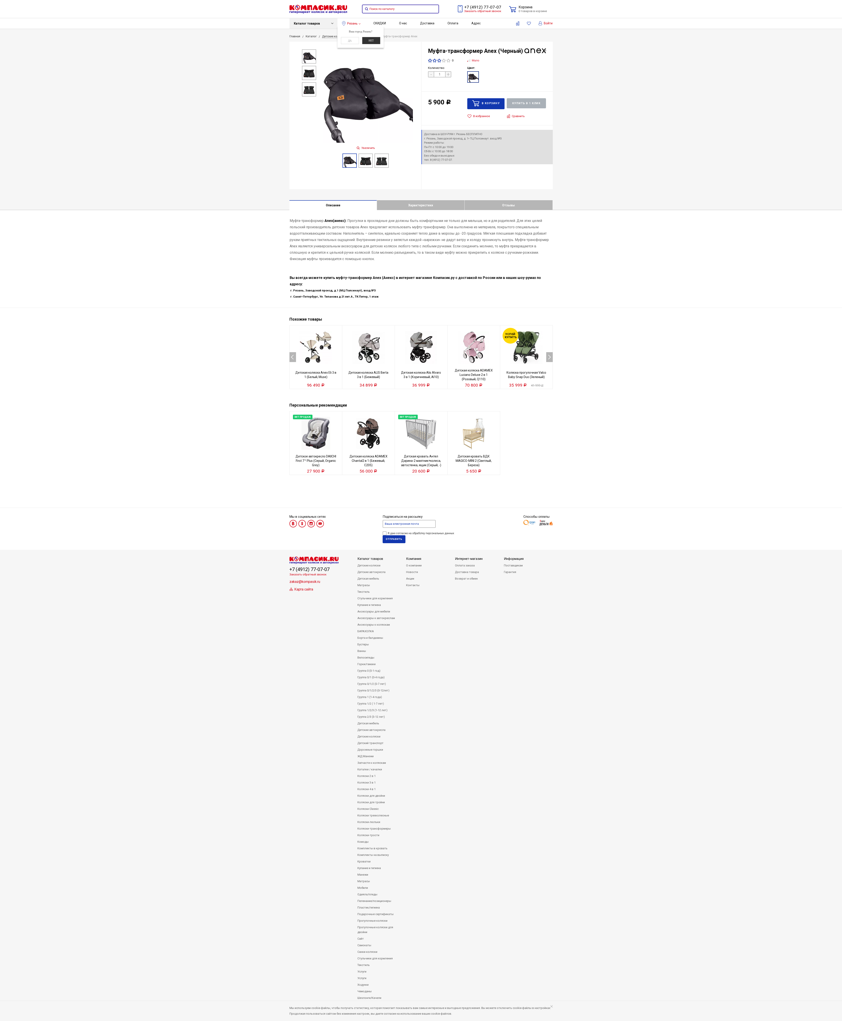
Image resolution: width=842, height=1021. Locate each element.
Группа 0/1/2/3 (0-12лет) (373, 690)
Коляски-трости (368, 835)
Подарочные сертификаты (375, 914)
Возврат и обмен (466, 578)
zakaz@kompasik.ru (304, 582)
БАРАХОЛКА (365, 631)
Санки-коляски (367, 951)
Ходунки (363, 984)
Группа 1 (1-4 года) (369, 697)
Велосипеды (365, 657)
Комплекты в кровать (372, 848)
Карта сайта (303, 589)
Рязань (352, 23)
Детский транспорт (370, 743)
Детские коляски (368, 565)
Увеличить (368, 148)
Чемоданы (364, 991)
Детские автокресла (371, 572)
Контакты (412, 585)
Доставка (427, 23)
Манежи (362, 874)
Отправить (394, 539)
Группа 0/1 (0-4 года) (371, 677)
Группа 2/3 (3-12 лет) (371, 716)
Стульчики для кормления (375, 598)
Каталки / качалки (369, 769)
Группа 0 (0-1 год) (368, 670)
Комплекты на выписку (373, 855)
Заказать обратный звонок (482, 11)
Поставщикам (513, 565)
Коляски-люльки (368, 822)
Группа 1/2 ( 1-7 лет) (370, 703)
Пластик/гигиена (368, 907)
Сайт (360, 938)
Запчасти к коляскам (371, 762)
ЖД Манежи (365, 756)
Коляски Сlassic (368, 808)
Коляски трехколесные (373, 815)
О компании (414, 565)
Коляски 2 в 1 (366, 776)
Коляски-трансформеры (374, 828)
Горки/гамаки (366, 664)
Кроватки (364, 861)
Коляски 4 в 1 (366, 789)
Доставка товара (467, 572)
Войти (548, 23)
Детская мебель (368, 578)
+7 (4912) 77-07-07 (482, 7)
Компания (413, 559)
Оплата (453, 23)
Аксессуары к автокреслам (376, 618)
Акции (410, 578)
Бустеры (363, 644)
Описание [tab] (333, 205)
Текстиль (363, 591)
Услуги (361, 971)
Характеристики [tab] (420, 205)
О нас (403, 23)
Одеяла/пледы (367, 894)
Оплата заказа (465, 565)
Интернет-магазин (469, 559)
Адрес (476, 23)
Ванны (361, 651)
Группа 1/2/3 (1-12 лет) (372, 710)
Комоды (363, 841)
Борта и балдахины (370, 637)
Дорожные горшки (370, 749)
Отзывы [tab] (508, 205)
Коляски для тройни (371, 802)
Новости (412, 572)
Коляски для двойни (371, 795)
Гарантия (510, 572)
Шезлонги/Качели (369, 998)
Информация (514, 559)
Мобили (362, 887)
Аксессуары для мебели (373, 611)
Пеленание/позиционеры (374, 901)
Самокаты (364, 945)
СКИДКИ (379, 23)
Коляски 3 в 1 (366, 782)
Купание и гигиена (369, 605)
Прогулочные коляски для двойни (375, 930)
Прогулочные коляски (372, 920)
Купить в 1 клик (526, 103)
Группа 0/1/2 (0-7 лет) (371, 683)
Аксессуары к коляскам (373, 624)
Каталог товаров (307, 23)
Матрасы (363, 585)
